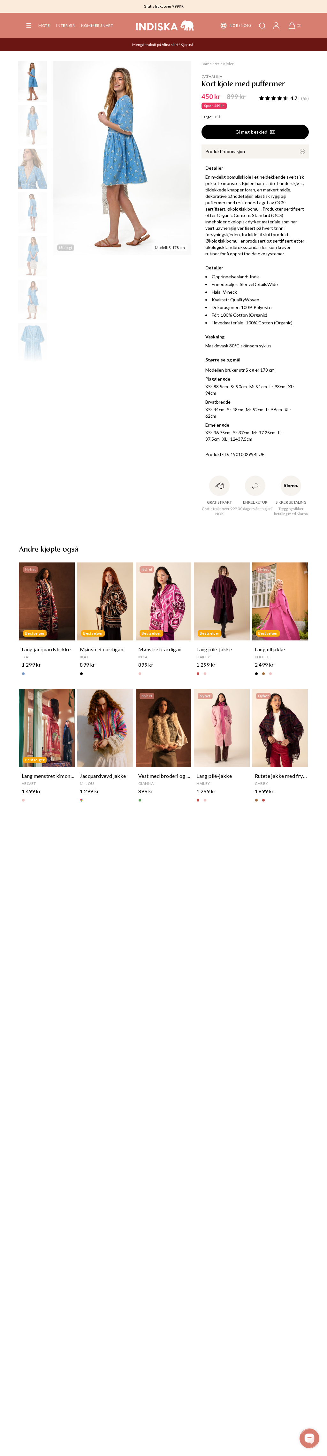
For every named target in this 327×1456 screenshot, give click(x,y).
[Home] (165, 25)
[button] (29, 25)
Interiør (65, 25)
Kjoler (228, 63)
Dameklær (210, 63)
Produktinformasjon (225, 151)
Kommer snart (97, 25)
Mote (44, 25)
